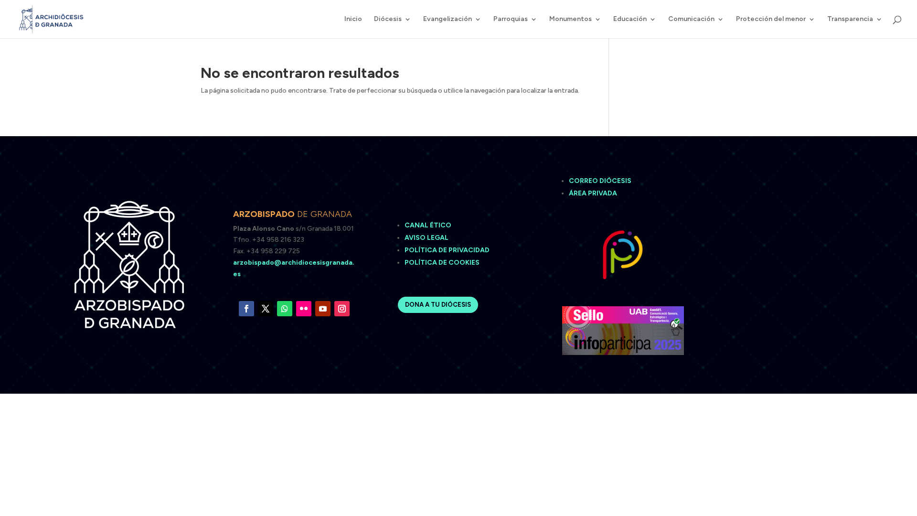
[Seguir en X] (265, 308)
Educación (630, 19)
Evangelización (447, 19)
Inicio (353, 19)
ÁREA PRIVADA (593, 193)
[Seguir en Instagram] (342, 308)
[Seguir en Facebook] (246, 308)
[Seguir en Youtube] (323, 308)
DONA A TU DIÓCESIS (438, 304)
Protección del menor (771, 19)
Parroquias (510, 19)
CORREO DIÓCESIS (600, 181)
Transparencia (850, 19)
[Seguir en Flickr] (303, 308)
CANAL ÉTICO (429, 225)
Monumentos (570, 19)
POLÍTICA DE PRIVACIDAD (447, 250)
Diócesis (388, 19)
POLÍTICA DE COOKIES (442, 262)
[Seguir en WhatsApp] (284, 308)
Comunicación (691, 19)
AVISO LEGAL (427, 238)
